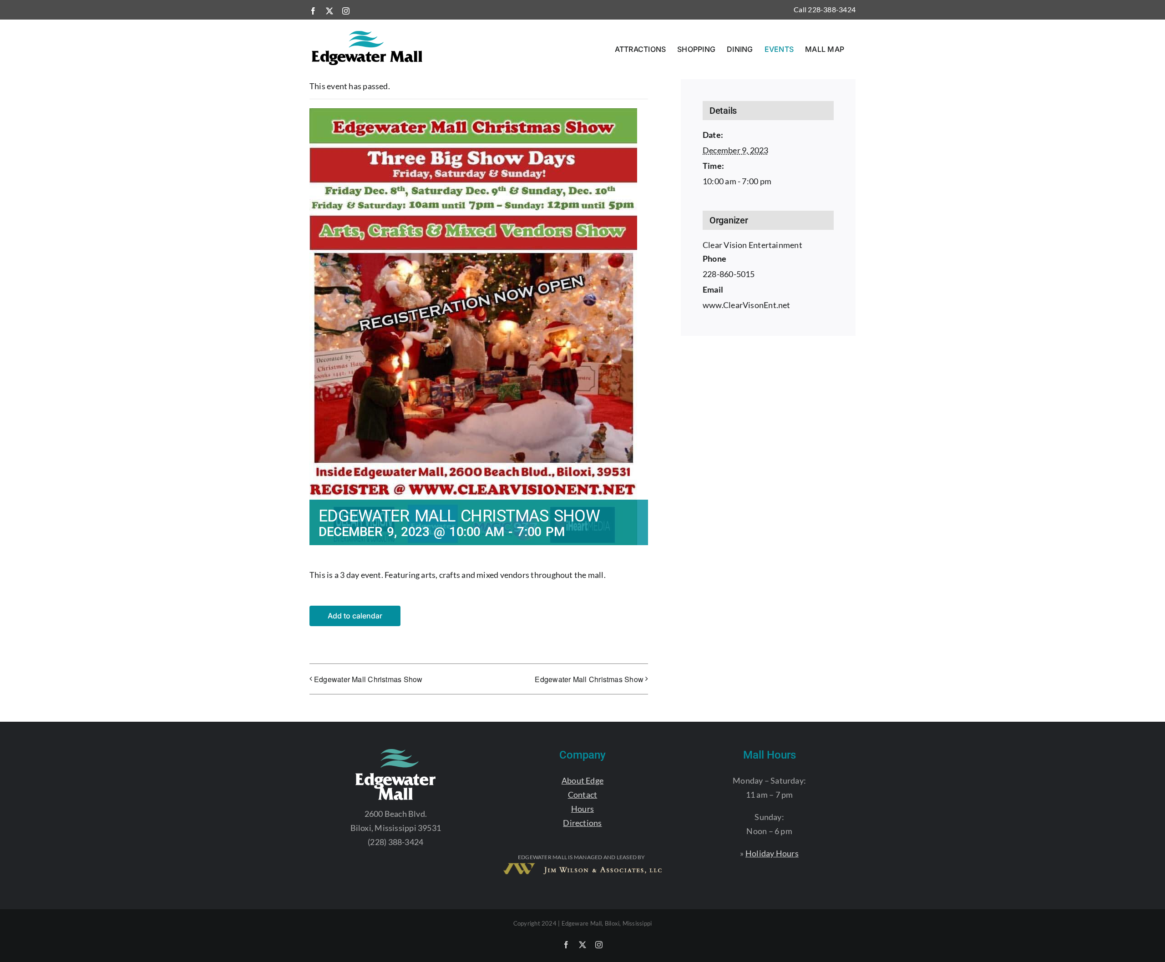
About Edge (582, 780)
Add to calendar (355, 616)
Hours (582, 809)
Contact (583, 795)
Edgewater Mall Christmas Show (368, 679)
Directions (582, 823)
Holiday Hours (772, 853)
